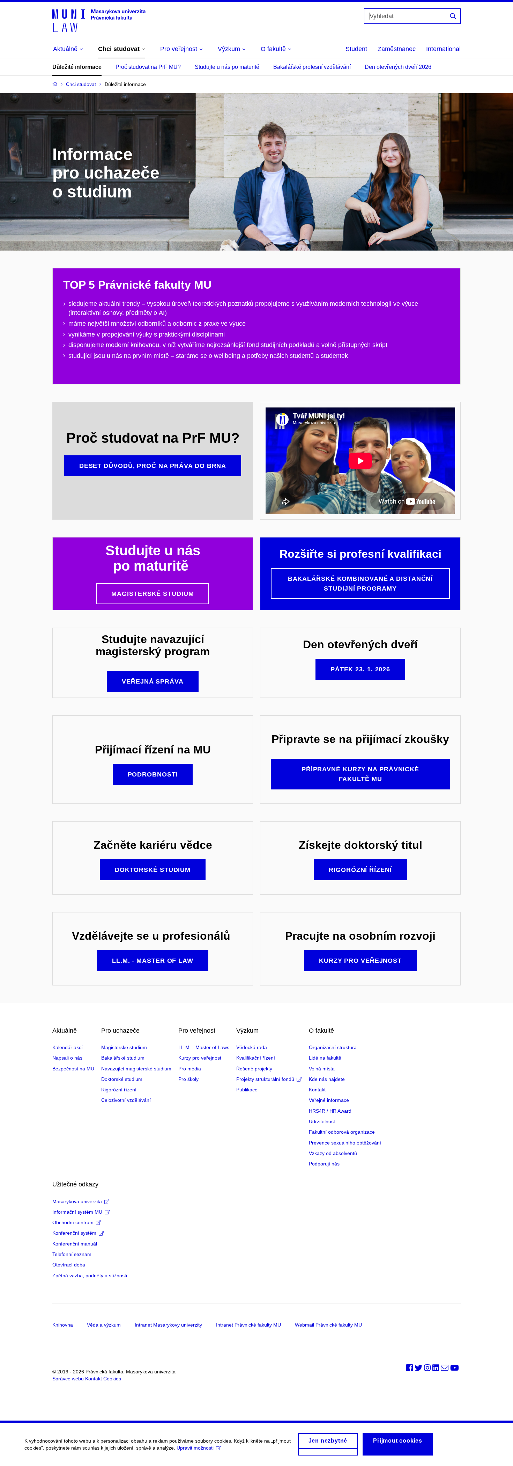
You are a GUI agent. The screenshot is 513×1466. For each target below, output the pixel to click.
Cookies (112, 1378)
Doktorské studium (121, 1079)
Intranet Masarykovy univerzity (168, 1325)
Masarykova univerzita (77, 1201)
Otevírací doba (68, 1265)
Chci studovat (81, 84)
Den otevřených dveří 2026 (398, 67)
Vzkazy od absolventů (333, 1153)
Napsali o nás (67, 1058)
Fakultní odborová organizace (342, 1132)
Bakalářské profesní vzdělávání (312, 67)
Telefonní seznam (71, 1254)
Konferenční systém (74, 1233)
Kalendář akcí (67, 1047)
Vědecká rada (251, 1047)
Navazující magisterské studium (136, 1068)
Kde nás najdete (327, 1079)
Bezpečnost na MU (73, 1068)
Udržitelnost (322, 1121)
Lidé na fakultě (325, 1058)
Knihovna (62, 1325)
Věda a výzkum (104, 1325)
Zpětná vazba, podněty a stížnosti (89, 1275)
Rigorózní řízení (118, 1089)
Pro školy (188, 1079)
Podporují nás (324, 1164)
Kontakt (317, 1089)
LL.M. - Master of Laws (203, 1047)
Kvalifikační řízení (255, 1058)
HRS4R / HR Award (330, 1111)
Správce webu (68, 1378)
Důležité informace (77, 67)
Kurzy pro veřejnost (199, 1058)
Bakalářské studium (122, 1058)
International (443, 48)
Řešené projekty (254, 1068)
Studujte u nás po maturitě (227, 67)
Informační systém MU (77, 1212)
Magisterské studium (124, 1047)
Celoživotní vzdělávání (126, 1100)
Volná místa (322, 1068)
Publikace (247, 1089)
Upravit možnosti (195, 1448)
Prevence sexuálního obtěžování (345, 1143)
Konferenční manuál (74, 1244)
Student (356, 48)
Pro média (189, 1068)
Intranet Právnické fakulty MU (248, 1325)
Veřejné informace (329, 1100)
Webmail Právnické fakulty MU (328, 1325)
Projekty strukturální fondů (265, 1079)
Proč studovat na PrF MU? (148, 67)
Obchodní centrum (73, 1222)
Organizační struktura (333, 1047)
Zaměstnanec (397, 48)
